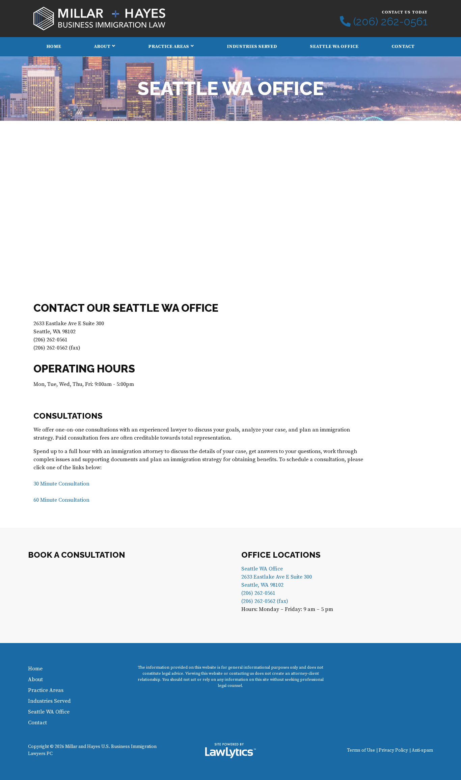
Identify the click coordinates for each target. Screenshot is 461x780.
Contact (402, 47)
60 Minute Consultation (61, 500)
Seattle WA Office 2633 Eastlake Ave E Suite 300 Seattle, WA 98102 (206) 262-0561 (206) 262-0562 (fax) (276, 585)
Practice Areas (168, 47)
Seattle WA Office (334, 47)
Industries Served (252, 47)
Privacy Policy (393, 750)
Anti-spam (422, 750)
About (102, 47)
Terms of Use (361, 750)
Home (54, 47)
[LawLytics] (230, 750)
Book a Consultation (76, 555)
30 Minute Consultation (61, 483)
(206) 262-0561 (390, 22)
